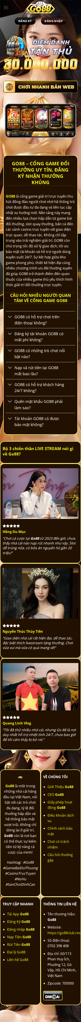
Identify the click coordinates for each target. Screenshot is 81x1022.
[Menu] (5, 7)
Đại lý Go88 (16, 952)
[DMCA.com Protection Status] (52, 995)
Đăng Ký (18, 921)
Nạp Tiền (19, 937)
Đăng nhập (21, 929)
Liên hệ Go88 (17, 959)
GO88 (10, 196)
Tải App (18, 914)
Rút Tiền (18, 944)
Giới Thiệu (60, 786)
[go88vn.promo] (40, 7)
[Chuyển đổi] (10, 317)
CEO (56, 794)
